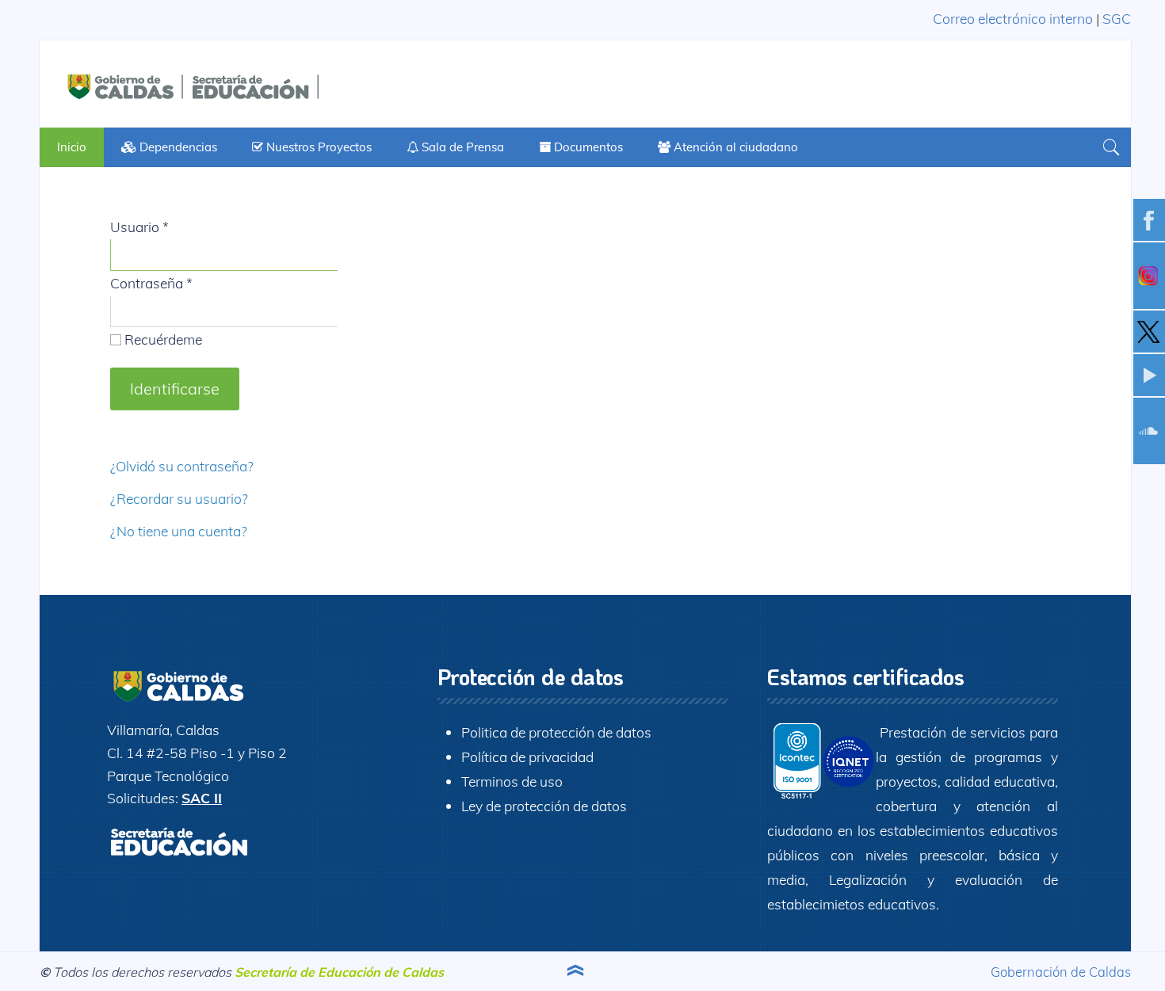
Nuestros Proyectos (317, 146)
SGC (1116, 18)
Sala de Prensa (461, 146)
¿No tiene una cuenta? (178, 530)
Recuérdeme (161, 339)
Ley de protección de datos (544, 805)
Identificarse (175, 388)
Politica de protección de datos (556, 732)
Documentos (587, 146)
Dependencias (176, 146)
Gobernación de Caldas (1061, 971)
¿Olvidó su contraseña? (182, 466)
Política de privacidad (527, 756)
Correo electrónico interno (1013, 18)
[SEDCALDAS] (237, 84)
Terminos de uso (512, 781)
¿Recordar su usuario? (179, 498)
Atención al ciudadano (734, 146)
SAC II (201, 797)
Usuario (139, 226)
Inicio (71, 146)
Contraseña (151, 283)
